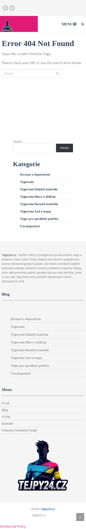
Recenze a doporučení (35, 174)
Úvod (5, 403)
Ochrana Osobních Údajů (19, 430)
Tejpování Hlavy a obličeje (38, 196)
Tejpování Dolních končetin (38, 189)
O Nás (6, 416)
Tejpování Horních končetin (39, 204)
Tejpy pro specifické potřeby (39, 218)
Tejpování (27, 182)
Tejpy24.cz (48, 509)
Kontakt (7, 423)
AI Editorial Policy (13, 526)
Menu (67, 24)
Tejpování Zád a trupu (35, 211)
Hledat (17, 141)
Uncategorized (30, 226)
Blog (5, 410)
